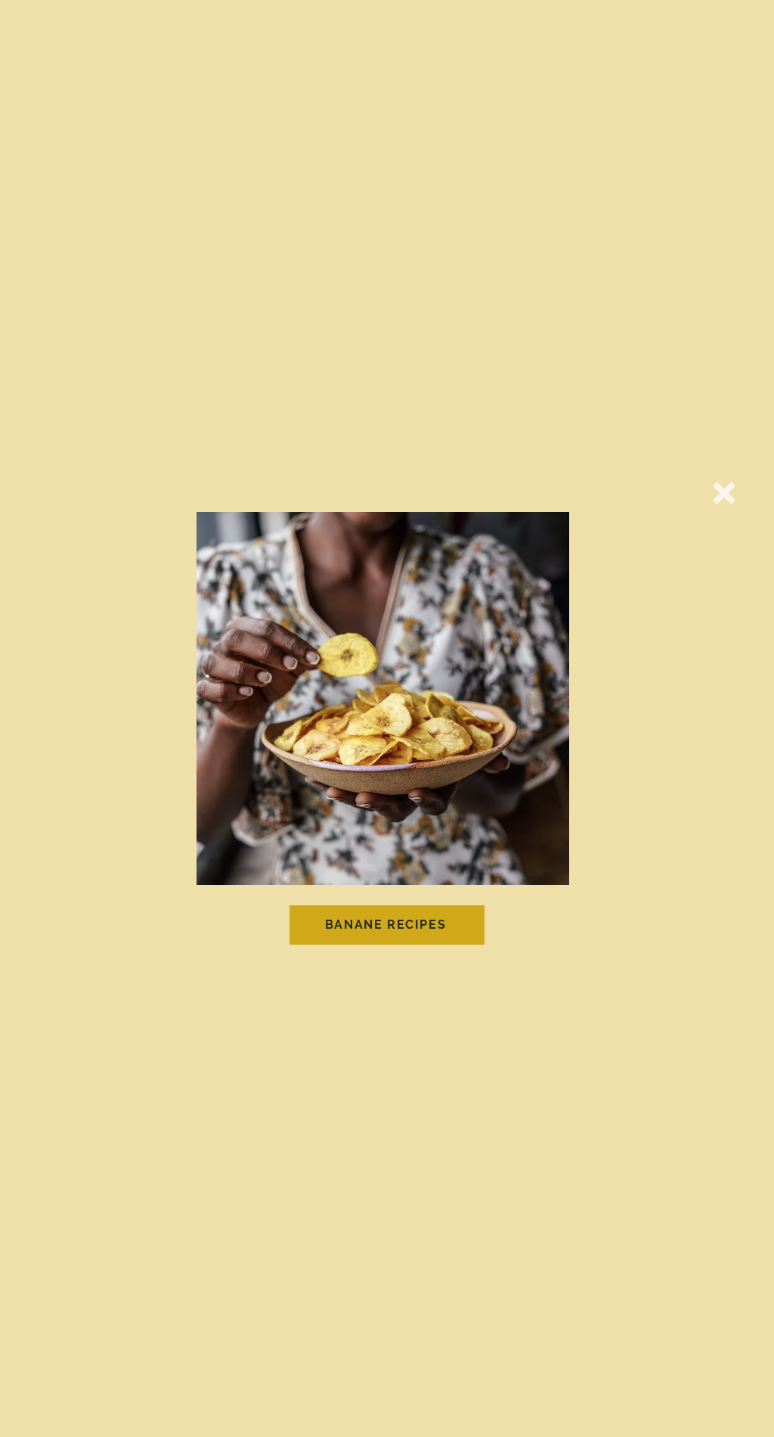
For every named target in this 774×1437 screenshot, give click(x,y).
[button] (724, 493)
